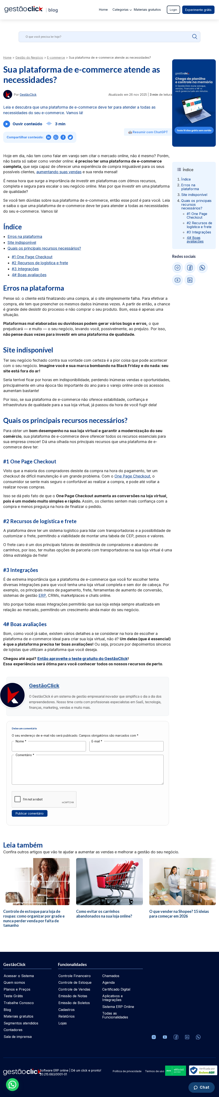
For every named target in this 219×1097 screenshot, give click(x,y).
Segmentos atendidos (21, 1023)
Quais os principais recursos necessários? (44, 248)
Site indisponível (21, 242)
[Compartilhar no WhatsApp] (55, 137)
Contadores (13, 1030)
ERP (42, 595)
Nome (21, 741)
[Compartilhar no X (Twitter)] (70, 137)
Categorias (120, 9)
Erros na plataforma (24, 236)
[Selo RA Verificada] (202, 1070)
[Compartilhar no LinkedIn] (48, 137)
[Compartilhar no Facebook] (63, 137)
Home (103, 9)
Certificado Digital (116, 989)
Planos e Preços (17, 989)
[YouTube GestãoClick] (177, 280)
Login (173, 9)
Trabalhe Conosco (19, 1003)
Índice (186, 179)
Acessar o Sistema (19, 976)
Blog (7, 1009)
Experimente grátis (198, 10)
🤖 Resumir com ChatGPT (148, 132)
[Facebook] (176, 1037)
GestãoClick (44, 685)
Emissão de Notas (72, 996)
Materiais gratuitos (147, 9)
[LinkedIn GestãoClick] (190, 280)
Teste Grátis (13, 996)
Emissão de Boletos (74, 1003)
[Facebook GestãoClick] (190, 267)
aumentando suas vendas (58, 172)
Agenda (108, 982)
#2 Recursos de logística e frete (40, 263)
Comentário (25, 755)
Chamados (110, 976)
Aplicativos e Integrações (112, 998)
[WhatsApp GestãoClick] (202, 267)
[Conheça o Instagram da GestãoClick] (153, 1037)
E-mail (97, 741)
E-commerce (56, 57)
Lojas (62, 1023)
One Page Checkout (132, 476)
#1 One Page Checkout (32, 257)
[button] (12, 1084)
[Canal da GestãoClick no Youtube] (164, 1037)
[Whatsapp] (198, 1037)
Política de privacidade (127, 1071)
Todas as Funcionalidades (115, 1015)
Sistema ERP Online (118, 1006)
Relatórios (66, 1016)
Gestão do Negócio (29, 57)
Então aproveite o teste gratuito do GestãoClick (82, 658)
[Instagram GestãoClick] (177, 267)
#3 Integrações (25, 269)
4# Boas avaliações (29, 275)
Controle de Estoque (75, 982)
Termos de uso (154, 1071)
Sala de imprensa (18, 1036)
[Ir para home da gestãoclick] (23, 11)
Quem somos (14, 982)
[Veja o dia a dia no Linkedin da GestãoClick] (187, 1037)
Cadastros (66, 1009)
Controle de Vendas (74, 989)
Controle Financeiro (74, 976)
